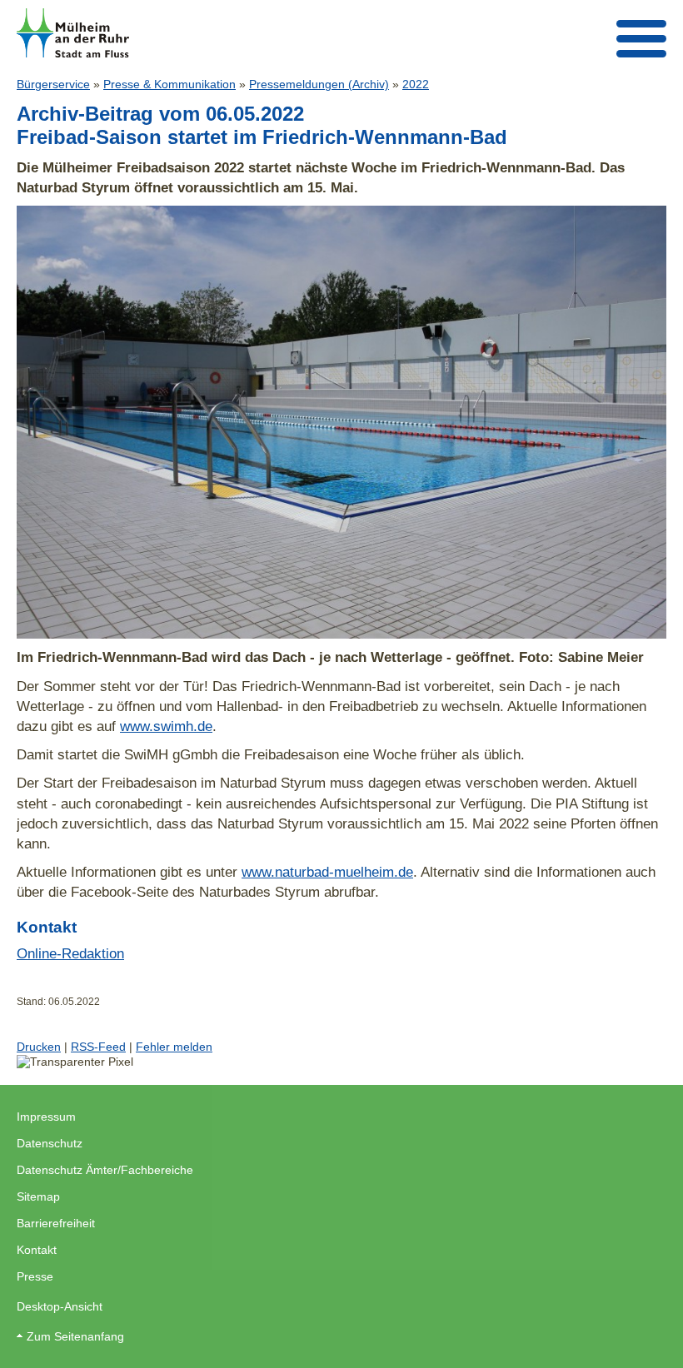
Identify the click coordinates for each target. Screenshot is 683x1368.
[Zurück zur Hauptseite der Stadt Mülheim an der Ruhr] (73, 32)
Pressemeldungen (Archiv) (319, 84)
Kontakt (37, 1249)
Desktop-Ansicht (59, 1306)
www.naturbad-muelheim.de (327, 871)
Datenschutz (49, 1143)
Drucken (39, 1046)
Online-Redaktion (70, 953)
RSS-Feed (98, 1046)
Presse (35, 1276)
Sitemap (38, 1196)
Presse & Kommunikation (169, 84)
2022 (415, 84)
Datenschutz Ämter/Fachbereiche (105, 1169)
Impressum (46, 1116)
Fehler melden (174, 1046)
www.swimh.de (166, 726)
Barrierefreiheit (56, 1223)
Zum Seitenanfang (75, 1336)
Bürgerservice (53, 84)
